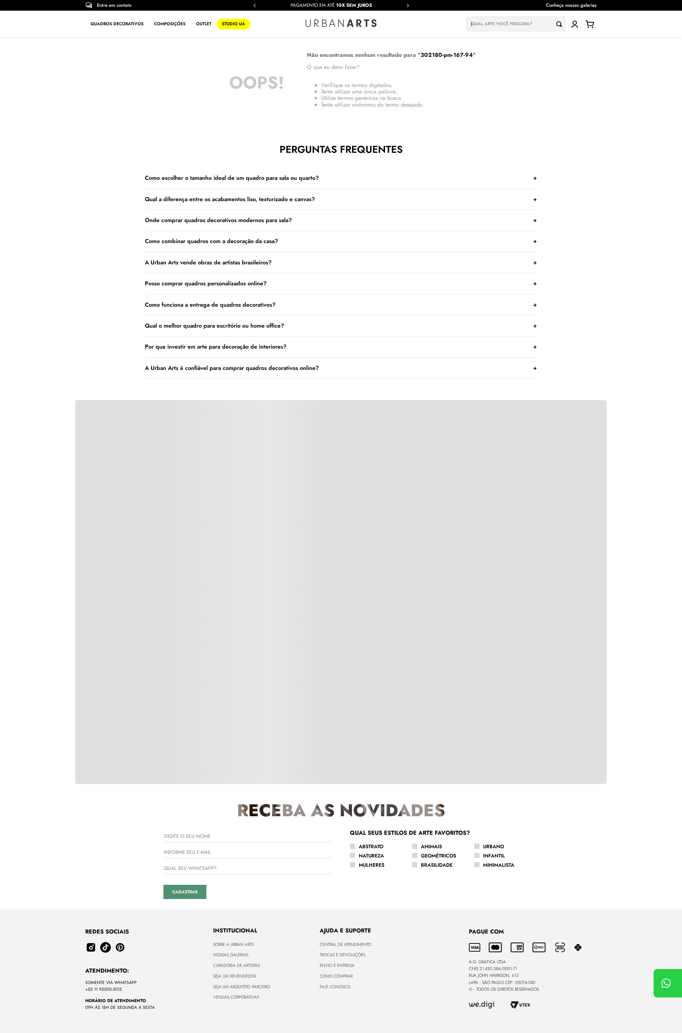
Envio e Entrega (337, 965)
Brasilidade (437, 865)
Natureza (371, 856)
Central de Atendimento (345, 944)
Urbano (493, 846)
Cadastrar (184, 892)
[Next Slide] (408, 5)
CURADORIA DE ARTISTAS (236, 965)
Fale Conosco (335, 987)
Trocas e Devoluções (342, 955)
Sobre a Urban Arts (233, 944)
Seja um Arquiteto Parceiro (241, 987)
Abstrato (371, 846)
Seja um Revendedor (234, 976)
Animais (431, 846)
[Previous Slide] (255, 5)
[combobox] (515, 24)
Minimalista (498, 865)
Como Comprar (336, 976)
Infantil (494, 856)
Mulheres (371, 865)
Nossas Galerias (230, 955)
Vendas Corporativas (236, 997)
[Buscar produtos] (560, 24)
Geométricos (438, 856)
